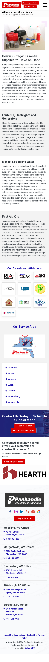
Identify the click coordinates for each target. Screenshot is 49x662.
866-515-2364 (30, 7)
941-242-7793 (12, 619)
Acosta (12, 379)
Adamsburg (14, 396)
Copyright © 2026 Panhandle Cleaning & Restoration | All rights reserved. (25, 643)
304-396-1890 (12, 539)
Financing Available (30, 3)
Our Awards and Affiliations (24, 268)
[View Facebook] (10, 511)
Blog (27, 12)
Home (7, 12)
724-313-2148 (12, 597)
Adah (10, 385)
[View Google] (38, 511)
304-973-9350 (12, 577)
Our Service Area (24, 326)
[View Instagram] (16, 511)
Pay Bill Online (24, 518)
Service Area (19, 635)
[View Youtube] (33, 511)
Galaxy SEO (30, 648)
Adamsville (14, 402)
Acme (11, 373)
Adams (11, 390)
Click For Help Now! (24, 430)
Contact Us (32, 635)
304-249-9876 (12, 558)
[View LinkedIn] (21, 511)
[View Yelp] (27, 511)
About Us (17, 12)
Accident (12, 367)
